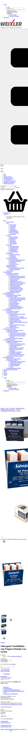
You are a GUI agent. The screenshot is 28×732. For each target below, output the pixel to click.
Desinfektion (13, 262)
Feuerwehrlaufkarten (14, 303)
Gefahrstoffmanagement (15, 287)
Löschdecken (13, 257)
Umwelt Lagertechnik (15, 269)
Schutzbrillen (13, 226)
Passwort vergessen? (14, 16)
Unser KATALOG (6, 722)
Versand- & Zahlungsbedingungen (12, 689)
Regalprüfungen (13, 315)
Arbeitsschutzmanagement (16, 362)
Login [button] (5, 4)
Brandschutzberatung (9, 178)
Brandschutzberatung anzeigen (14, 295)
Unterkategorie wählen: (12, 274)
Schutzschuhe (13, 234)
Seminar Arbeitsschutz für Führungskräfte (16, 346)
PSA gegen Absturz (14, 232)
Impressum (6, 687)
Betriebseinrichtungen (12, 266)
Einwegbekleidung (14, 264)
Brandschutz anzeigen (15, 254)
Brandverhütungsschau (15, 306)
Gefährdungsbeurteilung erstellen (17, 283)
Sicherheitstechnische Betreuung (17, 277)
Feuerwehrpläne (13, 301)
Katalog (6, 369)
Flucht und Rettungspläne (16, 300)
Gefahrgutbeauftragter (15, 285)
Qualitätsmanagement (15, 364)
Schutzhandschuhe (14, 231)
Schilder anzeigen (14, 237)
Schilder (8, 235)
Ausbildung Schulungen (9, 182)
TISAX (11, 366)
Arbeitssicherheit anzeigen (13, 273)
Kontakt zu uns (6, 726)
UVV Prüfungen (7, 179)
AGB (5, 692)
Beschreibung (7, 673)
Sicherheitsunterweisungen (16, 281)
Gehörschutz (13, 227)
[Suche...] (15, 187)
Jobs (9, 369)
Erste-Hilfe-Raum (14, 251)
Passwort (9, 10)
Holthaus (3, 642)
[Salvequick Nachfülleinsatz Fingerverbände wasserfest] (13, 586)
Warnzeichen (13, 241)
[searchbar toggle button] (3, 166)
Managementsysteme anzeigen (14, 358)
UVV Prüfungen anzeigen (13, 311)
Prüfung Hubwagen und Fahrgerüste (18, 318)
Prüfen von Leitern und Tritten (17, 316)
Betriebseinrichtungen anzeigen (17, 268)
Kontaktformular (7, 688)
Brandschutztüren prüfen (15, 320)
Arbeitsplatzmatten (11, 265)
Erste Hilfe (9, 245)
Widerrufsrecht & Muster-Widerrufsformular (14, 691)
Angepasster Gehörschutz (10, 180)
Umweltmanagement (14, 365)
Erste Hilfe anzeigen (14, 246)
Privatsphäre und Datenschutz (11, 693)
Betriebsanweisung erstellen (16, 284)
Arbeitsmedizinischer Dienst (16, 288)
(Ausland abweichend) (16, 656)
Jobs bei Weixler (6, 725)
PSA (8, 223)
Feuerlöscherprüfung (14, 319)
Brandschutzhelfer (14, 304)
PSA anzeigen (13, 224)
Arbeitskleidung (13, 230)
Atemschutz (12, 228)
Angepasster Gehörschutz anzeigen (15, 330)
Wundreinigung (13, 250)
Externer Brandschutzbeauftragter (17, 299)
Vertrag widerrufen (5, 729)
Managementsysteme (8, 183)
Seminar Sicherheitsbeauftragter (17, 354)
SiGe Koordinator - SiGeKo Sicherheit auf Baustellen (16, 290)
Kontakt (12, 369)
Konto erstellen (13, 14)
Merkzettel (6, 17)
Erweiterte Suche (10, 189)
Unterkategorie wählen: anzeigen (17, 276)
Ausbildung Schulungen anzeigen (14, 341)
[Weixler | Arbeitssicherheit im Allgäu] (11, 28)
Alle (5, 174)
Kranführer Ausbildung (15, 353)
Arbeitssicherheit (7, 176)
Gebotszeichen (13, 242)
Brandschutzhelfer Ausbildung (17, 348)
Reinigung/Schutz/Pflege (15, 261)
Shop (5, 175)
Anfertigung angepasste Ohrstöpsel (18, 334)
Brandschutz (12, 239)
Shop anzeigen (10, 222)
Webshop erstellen (13, 729)
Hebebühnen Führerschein (16, 352)
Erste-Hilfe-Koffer (14, 247)
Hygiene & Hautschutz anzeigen (17, 260)
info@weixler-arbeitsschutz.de (11, 704)
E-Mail (8, 8)
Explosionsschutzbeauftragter (16, 307)
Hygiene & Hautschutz (12, 258)
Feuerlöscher (13, 255)
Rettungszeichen (13, 238)
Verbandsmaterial (14, 249)
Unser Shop (4, 721)
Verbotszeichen (13, 243)
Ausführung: (4, 659)
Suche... (18, 187)
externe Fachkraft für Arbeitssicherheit (14, 279)
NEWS (16, 369)
